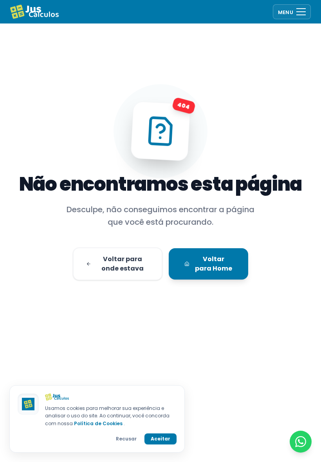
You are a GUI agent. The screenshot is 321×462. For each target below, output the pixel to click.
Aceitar (160, 438)
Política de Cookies (99, 423)
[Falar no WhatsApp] (301, 442)
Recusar (126, 438)
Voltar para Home (213, 263)
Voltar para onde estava (122, 263)
